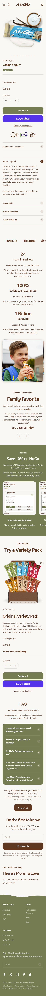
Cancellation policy (25, 988)
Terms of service (32, 986)
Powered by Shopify (27, 983)
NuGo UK (6, 944)
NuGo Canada (8, 940)
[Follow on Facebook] (4, 974)
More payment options (23, 125)
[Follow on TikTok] (30, 974)
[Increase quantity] (15, 100)
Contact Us (23, 807)
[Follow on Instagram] (17, 974)
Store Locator (8, 935)
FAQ (4, 919)
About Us (6, 909)
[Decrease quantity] (6, 100)
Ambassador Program (31, 911)
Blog (27, 922)
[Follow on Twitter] (11, 974)
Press (28, 917)
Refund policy (7, 986)
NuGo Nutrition (9, 609)
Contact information (10, 988)
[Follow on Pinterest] (24, 974)
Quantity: (6, 95)
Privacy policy (19, 986)
